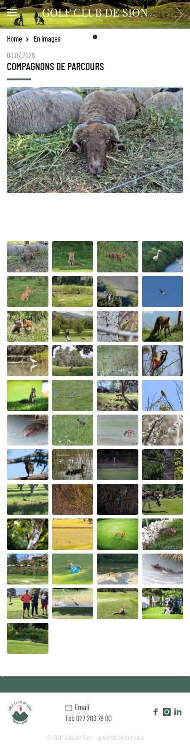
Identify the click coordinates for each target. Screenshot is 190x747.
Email (80, 706)
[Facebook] (155, 711)
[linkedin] (177, 711)
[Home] (26, 711)
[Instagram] (166, 711)
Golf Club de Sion (95, 12)
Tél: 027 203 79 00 (88, 718)
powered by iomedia (120, 737)
